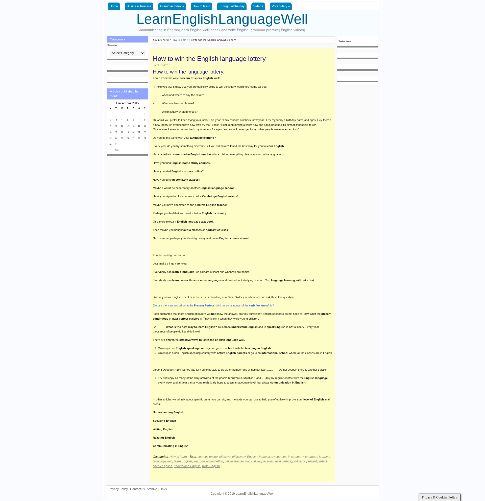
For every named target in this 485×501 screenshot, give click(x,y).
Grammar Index (172, 6)
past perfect (283, 461)
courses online (208, 457)
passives (267, 461)
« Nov (116, 150)
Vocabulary (281, 6)
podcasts (299, 461)
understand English (187, 466)
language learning (317, 457)
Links (163, 489)
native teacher (234, 461)
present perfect (316, 461)
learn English (183, 461)
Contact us (137, 489)
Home (114, 6)
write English (211, 466)
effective (225, 457)
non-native (252, 461)
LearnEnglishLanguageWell (222, 19)
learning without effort (208, 461)
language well (162, 461)
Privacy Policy (118, 489)
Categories (112, 45)
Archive (152, 489)
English (252, 457)
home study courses (272, 457)
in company (296, 457)
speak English (162, 466)
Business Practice (139, 6)
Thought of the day (232, 6)
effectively (239, 457)
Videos (258, 6)
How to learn (201, 6)
